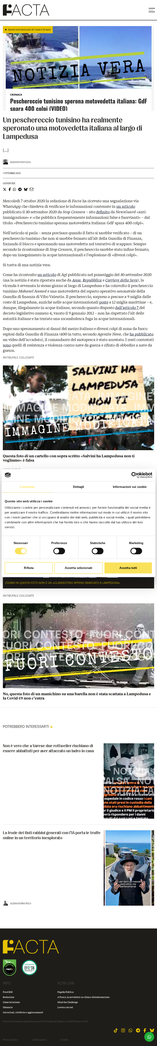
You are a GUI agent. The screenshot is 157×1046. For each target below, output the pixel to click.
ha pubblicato (142, 334)
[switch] (59, 551)
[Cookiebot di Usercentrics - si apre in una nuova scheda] (134, 475)
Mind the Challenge (67, 1002)
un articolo (125, 206)
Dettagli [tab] (78, 486)
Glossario (8, 1007)
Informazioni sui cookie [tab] (130, 486)
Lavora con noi (65, 1007)
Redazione (8, 997)
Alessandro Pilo (20, 903)
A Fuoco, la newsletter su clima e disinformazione (83, 997)
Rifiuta (29, 568)
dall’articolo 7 (127, 307)
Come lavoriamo (11, 1002)
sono (7, 345)
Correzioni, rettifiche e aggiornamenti (23, 1012)
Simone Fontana (20, 162)
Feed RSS (8, 992)
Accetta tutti (128, 568)
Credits (64, 1039)
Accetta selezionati (78, 568)
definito (103, 211)
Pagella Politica (65, 992)
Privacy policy (10, 1039)
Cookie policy (39, 1039)
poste (103, 302)
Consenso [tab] (27, 486)
